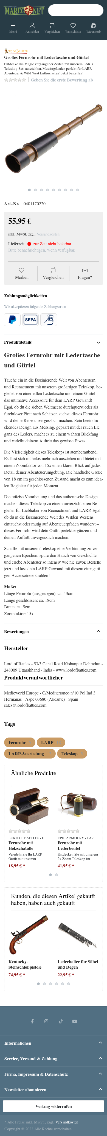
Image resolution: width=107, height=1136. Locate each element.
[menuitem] (19, 742)
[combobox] (75, 10)
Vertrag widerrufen (53, 1106)
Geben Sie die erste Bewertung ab (62, 80)
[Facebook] (32, 1021)
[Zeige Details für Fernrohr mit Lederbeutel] (78, 805)
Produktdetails (18, 342)
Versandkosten (48, 234)
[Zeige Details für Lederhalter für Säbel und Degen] (78, 935)
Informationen (17, 1043)
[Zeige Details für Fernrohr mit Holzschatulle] (29, 805)
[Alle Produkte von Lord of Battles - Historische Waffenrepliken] (16, 49)
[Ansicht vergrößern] (53, 136)
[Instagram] (46, 1021)
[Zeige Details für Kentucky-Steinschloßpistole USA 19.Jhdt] (29, 935)
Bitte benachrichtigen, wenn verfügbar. (41, 250)
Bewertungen (16, 631)
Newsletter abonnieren (25, 1089)
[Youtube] (75, 1021)
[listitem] (53, 136)
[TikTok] (61, 1021)
